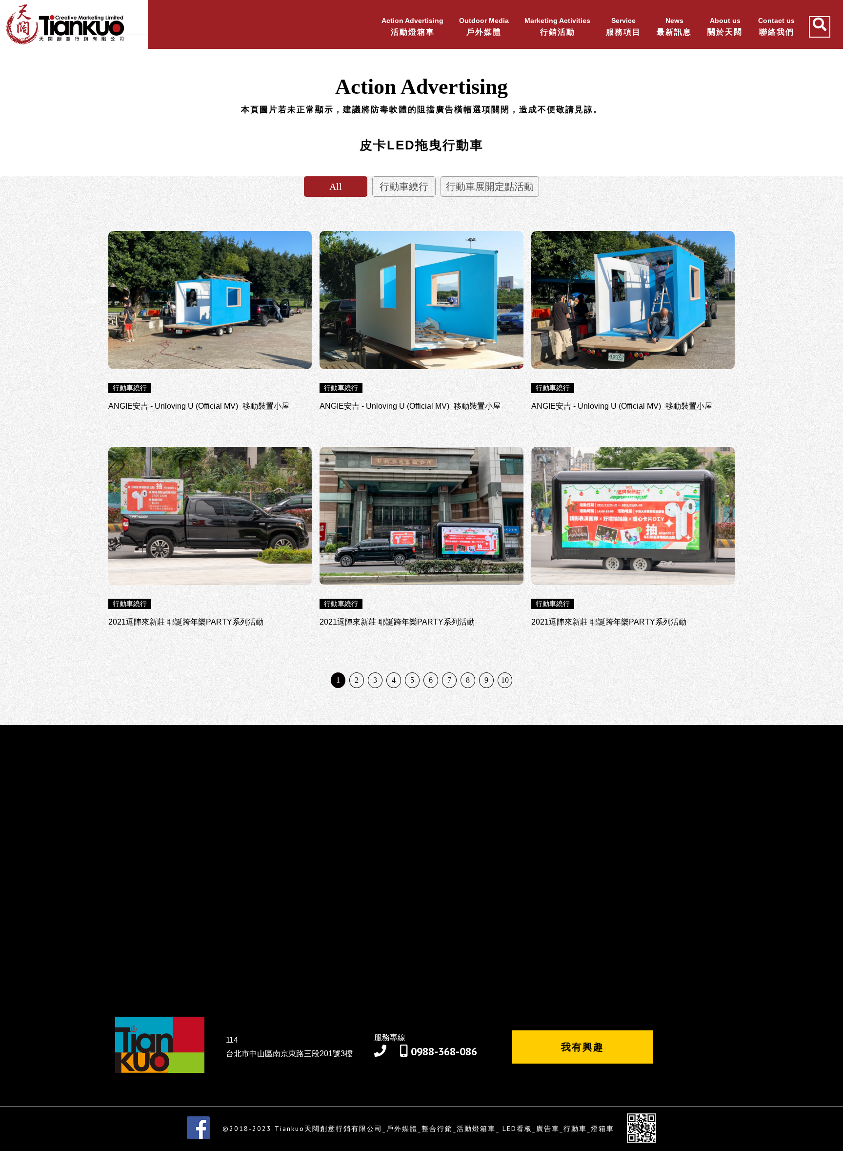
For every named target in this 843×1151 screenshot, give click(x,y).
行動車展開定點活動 (490, 186)
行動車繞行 (404, 186)
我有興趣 (582, 1047)
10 (505, 680)
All (335, 186)
